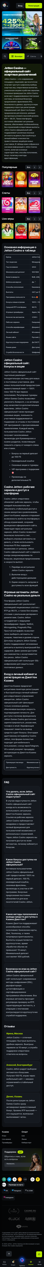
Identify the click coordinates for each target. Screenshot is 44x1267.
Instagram (9, 1197)
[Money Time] (7, 231)
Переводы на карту (16, 1185)
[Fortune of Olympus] (21, 205)
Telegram (17, 1191)
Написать (11, 1164)
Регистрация (33, 6)
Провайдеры (7, 1143)
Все (28, 167)
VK (7, 1191)
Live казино (6, 1139)
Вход (20, 6)
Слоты (33, 56)
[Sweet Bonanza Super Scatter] (34, 205)
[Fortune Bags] (34, 179)
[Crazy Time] (21, 231)
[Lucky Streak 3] (7, 179)
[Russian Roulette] (34, 231)
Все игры (18, 56)
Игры (4, 1136)
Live (23, 1136)
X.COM (30, 1191)
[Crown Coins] (21, 179)
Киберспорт (26, 1143)
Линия (24, 1139)
